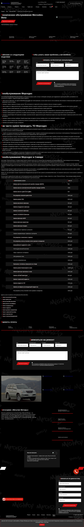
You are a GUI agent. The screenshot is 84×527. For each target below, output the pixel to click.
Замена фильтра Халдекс (20, 226)
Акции (51, 6)
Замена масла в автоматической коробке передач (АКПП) (29, 187)
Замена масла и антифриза (9, 303)
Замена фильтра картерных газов (22, 271)
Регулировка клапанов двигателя (22, 195)
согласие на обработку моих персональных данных (46, 363)
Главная (3, 6)
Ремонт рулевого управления (9, 309)
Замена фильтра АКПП (19, 218)
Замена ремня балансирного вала (22, 267)
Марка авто (67, 62)
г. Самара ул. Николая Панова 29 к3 (45, 4)
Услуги (9, 6)
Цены (38, 514)
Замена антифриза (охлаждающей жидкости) (25, 287)
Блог (56, 6)
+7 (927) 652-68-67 (60, 2)
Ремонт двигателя (6, 299)
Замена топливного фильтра (21, 214)
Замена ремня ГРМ (18, 199)
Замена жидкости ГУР (19, 283)
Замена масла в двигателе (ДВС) (22, 191)
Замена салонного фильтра (20, 210)
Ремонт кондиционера (7, 305)
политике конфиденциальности (47, 365)
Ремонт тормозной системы (9, 312)
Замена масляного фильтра (21, 203)
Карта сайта (54, 515)
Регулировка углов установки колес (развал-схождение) (28, 241)
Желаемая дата (32, 342)
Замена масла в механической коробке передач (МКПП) (28, 184)
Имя (37, 62)
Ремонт (16, 6)
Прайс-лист (30, 6)
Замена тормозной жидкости (21, 279)
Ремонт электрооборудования (9, 316)
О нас (23, 6)
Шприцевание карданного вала (22, 245)
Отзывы (37, 6)
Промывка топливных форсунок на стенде (25, 264)
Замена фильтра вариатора (20, 222)
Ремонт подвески (6, 307)
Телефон (52, 62)
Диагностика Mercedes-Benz (9, 301)
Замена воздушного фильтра (21, 206)
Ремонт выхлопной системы (9, 297)
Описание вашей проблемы (41, 70)
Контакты (44, 6)
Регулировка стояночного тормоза (23, 237)
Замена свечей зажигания (20, 275)
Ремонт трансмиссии (7, 314)
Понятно (42, 524)
